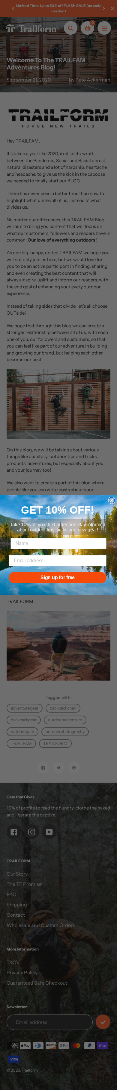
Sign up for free (57, 577)
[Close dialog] (112, 500)
